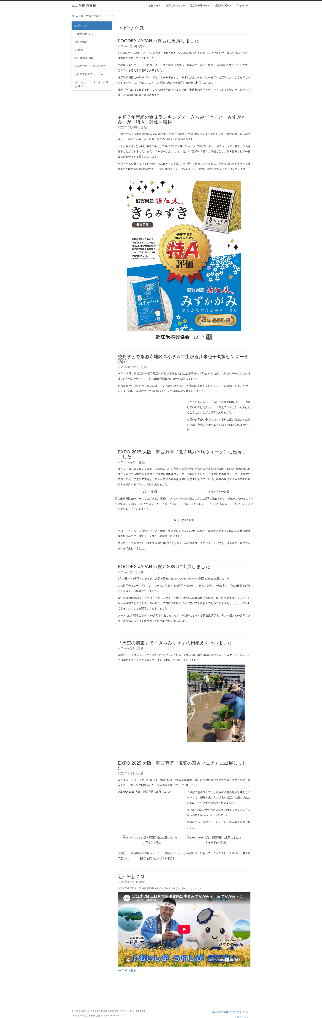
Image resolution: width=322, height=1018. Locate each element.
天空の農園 (142, 660)
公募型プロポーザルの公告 (90, 66)
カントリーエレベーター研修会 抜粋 (91, 84)
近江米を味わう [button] (198, 5)
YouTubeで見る (127, 970)
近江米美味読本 (84, 57)
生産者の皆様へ (84, 33)
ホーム (75, 16)
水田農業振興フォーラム (89, 74)
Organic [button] (241, 5)
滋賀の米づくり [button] (174, 5)
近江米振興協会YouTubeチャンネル (230, 1011)
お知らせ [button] (153, 5)
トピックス (81, 25)
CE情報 (79, 49)
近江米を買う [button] (222, 5)
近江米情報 (81, 41)
